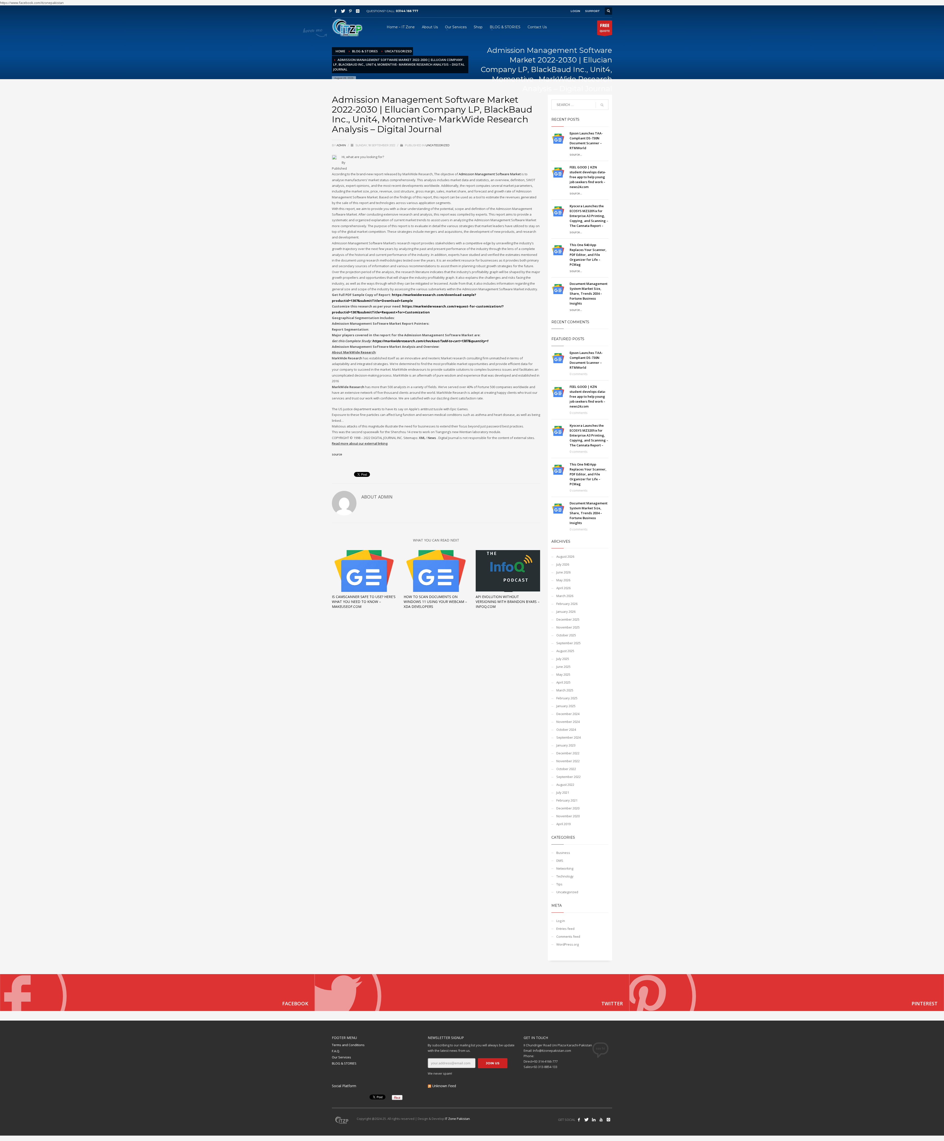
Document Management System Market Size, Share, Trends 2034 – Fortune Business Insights (588, 293)
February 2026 (566, 603)
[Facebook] (335, 11)
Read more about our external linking (359, 443)
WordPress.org (567, 944)
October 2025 (566, 635)
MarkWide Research (347, 358)
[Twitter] (343, 11)
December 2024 (567, 714)
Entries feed (565, 928)
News (432, 438)
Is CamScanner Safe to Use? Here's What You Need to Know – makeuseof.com (364, 601)
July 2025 (562, 659)
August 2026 (565, 556)
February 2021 (566, 800)
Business (563, 852)
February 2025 (566, 698)
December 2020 (567, 808)
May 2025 (563, 674)
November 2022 (568, 761)
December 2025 (567, 619)
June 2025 (563, 666)
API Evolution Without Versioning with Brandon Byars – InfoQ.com (508, 601)
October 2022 (566, 769)
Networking (564, 868)
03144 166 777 (407, 11)
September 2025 (568, 643)
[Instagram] (357, 11)
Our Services (341, 1057)
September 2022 (568, 777)
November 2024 (568, 721)
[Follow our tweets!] (586, 1119)
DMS (559, 860)
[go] (602, 105)
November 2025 (568, 627)
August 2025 (565, 651)
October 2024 (566, 729)
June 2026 (563, 572)
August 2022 (565, 784)
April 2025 (563, 682)
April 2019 (563, 824)
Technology (565, 876)
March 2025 (564, 690)
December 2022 (567, 753)
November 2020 (568, 816)
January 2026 (565, 611)
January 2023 (565, 745)
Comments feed (568, 936)
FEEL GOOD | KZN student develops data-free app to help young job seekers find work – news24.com (588, 177)
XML (422, 438)
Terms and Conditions (348, 1045)
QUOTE (605, 28)
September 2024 (568, 737)
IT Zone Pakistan (457, 1118)
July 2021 (562, 792)
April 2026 (563, 588)
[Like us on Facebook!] (579, 1119)
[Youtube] (601, 1119)
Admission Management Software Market (490, 174)
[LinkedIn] (593, 1119)
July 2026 (562, 564)
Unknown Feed (444, 1085)
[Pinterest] (350, 11)
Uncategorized (437, 145)
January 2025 (565, 706)
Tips (559, 884)
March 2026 (564, 596)
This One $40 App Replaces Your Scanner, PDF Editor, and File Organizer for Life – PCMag (588, 255)
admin (342, 145)
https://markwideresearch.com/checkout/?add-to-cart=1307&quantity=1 (430, 341)
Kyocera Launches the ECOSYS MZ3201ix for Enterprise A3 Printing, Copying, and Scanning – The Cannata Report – (589, 216)
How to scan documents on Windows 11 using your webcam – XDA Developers (435, 601)
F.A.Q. (336, 1051)
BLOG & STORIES (344, 1063)
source (337, 454)
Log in (560, 921)
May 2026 (563, 580)
